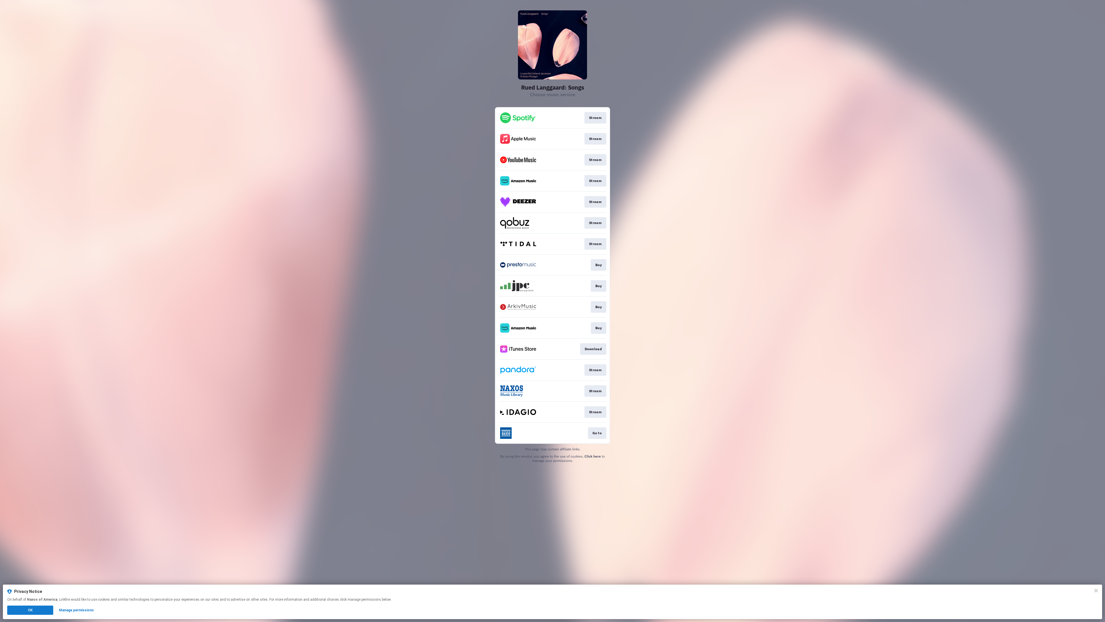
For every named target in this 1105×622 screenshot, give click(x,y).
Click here (592, 456)
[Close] (1096, 590)
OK (30, 610)
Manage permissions (76, 610)
